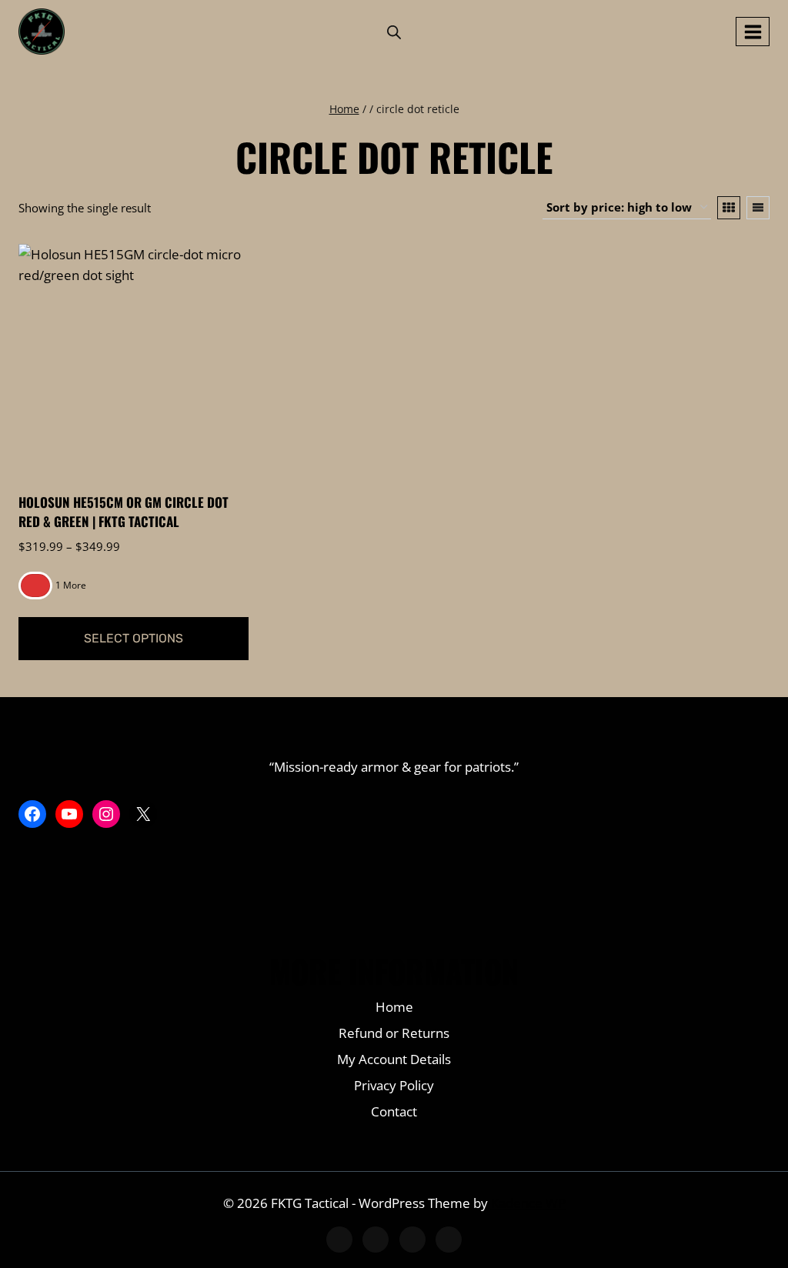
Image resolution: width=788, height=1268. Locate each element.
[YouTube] (449, 1239)
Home (394, 1007)
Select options (133, 638)
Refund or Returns (394, 1033)
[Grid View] (728, 207)
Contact (394, 1111)
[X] (375, 1239)
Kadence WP (528, 1203)
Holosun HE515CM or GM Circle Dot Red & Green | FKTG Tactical (123, 512)
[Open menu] (753, 31)
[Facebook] (339, 1239)
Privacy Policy (394, 1085)
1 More (70, 585)
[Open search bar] (394, 31)
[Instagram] (412, 1239)
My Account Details (394, 1059)
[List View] (758, 207)
